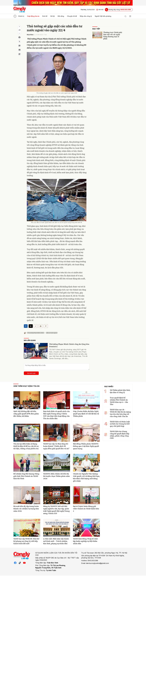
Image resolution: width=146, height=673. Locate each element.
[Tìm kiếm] (125, 16)
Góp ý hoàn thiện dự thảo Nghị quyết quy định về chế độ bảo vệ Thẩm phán (86, 413)
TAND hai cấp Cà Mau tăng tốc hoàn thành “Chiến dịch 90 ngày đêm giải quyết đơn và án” (56, 446)
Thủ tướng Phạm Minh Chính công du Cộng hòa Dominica (69, 345)
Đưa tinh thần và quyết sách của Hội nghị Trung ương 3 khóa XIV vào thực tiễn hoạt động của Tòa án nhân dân (56, 414)
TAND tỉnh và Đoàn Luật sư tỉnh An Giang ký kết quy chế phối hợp (120, 424)
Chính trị (21, 16)
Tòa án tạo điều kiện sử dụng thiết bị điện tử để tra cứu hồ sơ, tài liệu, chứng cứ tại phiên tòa (26, 446)
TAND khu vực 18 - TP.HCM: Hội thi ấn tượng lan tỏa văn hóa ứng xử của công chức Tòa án (120, 413)
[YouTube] (24, 562)
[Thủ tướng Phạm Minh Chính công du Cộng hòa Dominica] (36, 351)
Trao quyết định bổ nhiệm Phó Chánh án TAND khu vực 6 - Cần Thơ (119, 401)
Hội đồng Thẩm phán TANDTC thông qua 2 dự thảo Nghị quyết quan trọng (86, 446)
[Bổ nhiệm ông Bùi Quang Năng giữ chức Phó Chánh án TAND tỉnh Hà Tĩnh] (26, 463)
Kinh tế (44, 16)
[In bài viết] (19, 50)
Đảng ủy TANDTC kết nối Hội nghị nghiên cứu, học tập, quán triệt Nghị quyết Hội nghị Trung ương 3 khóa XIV (56, 509)
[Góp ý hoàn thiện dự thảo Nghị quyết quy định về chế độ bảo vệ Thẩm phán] (86, 400)
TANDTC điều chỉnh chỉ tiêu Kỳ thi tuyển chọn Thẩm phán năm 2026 (56, 476)
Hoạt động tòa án (33, 16)
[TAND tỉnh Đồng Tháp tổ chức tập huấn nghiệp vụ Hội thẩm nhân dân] (86, 528)
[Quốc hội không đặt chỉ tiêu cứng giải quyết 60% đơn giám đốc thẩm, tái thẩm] (26, 400)
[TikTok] (20, 562)
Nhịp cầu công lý (86, 16)
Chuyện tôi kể (72, 16)
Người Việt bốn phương (103, 16)
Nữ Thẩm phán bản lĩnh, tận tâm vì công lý (120, 391)
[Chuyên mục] (130, 16)
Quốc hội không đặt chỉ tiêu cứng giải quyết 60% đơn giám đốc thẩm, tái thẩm (26, 413)
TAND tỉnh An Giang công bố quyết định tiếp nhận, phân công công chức (119, 434)
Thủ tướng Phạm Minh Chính (36, 333)
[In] (41, 326)
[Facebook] (15, 562)
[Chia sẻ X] (31, 326)
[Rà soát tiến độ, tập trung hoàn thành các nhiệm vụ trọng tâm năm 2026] (26, 495)
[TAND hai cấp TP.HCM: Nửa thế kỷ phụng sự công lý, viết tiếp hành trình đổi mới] (26, 528)
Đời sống (61, 16)
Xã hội (52, 16)
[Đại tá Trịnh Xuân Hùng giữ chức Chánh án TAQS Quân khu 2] (86, 495)
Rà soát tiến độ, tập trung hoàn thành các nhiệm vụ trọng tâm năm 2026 (26, 508)
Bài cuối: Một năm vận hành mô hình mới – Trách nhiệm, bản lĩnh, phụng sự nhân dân (56, 541)
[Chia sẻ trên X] (19, 41)
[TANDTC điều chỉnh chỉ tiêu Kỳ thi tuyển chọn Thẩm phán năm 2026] (56, 463)
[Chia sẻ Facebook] (19, 37)
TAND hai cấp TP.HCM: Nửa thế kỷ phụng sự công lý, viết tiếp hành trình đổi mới (26, 541)
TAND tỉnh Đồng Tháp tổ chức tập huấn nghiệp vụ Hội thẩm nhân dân (85, 541)
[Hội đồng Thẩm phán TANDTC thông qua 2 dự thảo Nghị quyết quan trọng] (86, 433)
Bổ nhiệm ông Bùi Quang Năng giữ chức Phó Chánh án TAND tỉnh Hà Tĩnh (26, 476)
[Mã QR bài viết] (19, 54)
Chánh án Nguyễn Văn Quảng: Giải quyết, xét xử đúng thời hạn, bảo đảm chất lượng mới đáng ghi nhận (86, 477)
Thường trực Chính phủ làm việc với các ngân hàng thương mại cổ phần (112, 35)
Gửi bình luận (31, 373)
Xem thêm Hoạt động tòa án (26, 386)
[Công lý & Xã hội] (19, 10)
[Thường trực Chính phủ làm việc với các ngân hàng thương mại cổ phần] (97, 35)
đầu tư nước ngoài (51, 333)
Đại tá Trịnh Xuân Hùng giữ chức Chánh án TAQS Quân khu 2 (86, 508)
